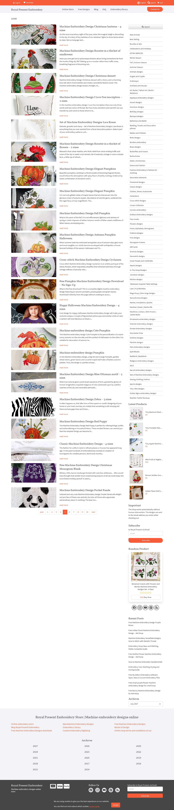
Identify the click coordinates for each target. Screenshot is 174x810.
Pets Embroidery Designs (140, 347)
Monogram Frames (137, 242)
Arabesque (134, 81)
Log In (17, 2)
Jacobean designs (137, 274)
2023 (87, 751)
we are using (94, 806)
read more (64, 45)
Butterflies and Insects (139, 151)
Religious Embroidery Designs (142, 361)
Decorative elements (138, 177)
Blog (96, 9)
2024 (35, 751)
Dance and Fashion (137, 165)
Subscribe (146, 540)
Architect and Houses (138, 85)
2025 (138, 746)
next (93, 512)
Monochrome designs (138, 298)
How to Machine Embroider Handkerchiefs (145, 662)
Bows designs (135, 147)
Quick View (145, 568)
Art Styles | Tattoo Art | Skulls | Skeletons (142, 91)
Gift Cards (134, 247)
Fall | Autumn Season (138, 62)
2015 (35, 769)
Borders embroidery (138, 142)
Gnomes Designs (136, 251)
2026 (87, 746)
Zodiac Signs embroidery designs (143, 393)
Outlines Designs (136, 338)
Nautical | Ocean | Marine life (141, 307)
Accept (115, 805)
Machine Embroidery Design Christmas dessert (88, 75)
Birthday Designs (136, 111)
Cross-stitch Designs (138, 200)
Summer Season (136, 67)
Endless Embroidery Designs (141, 214)
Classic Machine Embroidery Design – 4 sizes (86, 443)
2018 (35, 763)
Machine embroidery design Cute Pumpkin (85, 330)
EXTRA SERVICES (136, 53)
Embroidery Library (71, 727)
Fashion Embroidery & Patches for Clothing (143, 171)
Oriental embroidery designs (141, 324)
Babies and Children (138, 133)
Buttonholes (135, 156)
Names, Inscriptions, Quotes (141, 302)
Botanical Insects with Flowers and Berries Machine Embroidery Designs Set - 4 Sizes (146, 587)
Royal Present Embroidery (27, 9)
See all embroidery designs (141, 370)
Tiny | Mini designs (137, 388)
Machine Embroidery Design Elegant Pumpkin (87, 190)
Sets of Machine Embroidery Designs (144, 375)
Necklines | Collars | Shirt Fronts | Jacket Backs (143, 313)
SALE (132, 365)
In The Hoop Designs (138, 270)
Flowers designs (136, 224)
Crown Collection (137, 205)
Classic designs (136, 187)
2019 (138, 757)
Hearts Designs (136, 265)
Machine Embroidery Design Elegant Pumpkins (88, 168)
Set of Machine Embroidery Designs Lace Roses (88, 122)
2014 (87, 769)
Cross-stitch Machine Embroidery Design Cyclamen (90, 259)
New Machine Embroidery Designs (78, 724)
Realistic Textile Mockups (140, 398)
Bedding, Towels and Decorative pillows (143, 127)
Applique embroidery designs (142, 98)
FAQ (104, 9)
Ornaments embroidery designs (142, 319)
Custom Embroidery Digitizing (76, 730)
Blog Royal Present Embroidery (25, 727)
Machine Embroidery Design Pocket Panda (85, 490)
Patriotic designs (136, 342)
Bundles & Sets (136, 44)
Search (147, 27)
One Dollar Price (136, 333)
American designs (137, 107)
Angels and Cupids (137, 76)
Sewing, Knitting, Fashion (140, 379)
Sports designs (136, 384)
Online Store (68, 9)
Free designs (135, 237)
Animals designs (136, 72)
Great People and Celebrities (141, 261)
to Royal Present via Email (139, 529)
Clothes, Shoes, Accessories (141, 191)
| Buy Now (145, 597)
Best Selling (134, 39)
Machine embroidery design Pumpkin (82, 352)
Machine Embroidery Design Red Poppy (83, 421)
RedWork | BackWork (138, 356)
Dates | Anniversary (137, 161)
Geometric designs (137, 256)
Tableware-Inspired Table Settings (143, 284)
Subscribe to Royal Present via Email (142, 785)
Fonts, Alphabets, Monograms (142, 228)
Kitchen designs (136, 279)
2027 (35, 746)
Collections (134, 196)
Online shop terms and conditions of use (132, 730)
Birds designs (135, 137)
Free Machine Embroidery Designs (129, 724)
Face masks (134, 219)
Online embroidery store (22, 724)
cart (161, 2)
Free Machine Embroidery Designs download (31, 730)
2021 (35, 757)
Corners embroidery (138, 210)
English (143, 2)
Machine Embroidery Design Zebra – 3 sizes (85, 399)
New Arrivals (135, 34)
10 (87, 512)
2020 (87, 757)
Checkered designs (137, 182)
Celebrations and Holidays (140, 48)
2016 (138, 763)
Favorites (29, 2)
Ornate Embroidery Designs (141, 328)
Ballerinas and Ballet (138, 121)
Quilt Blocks (134, 351)
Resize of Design (121, 727)
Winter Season (135, 58)
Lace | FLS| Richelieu (138, 288)
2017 (87, 763)
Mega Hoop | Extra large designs (142, 293)
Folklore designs (136, 233)
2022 (138, 751)
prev (42, 512)
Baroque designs (136, 116)
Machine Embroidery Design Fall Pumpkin (85, 213)
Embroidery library (119, 9)
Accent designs (136, 102)
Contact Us (155, 9)
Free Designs (84, 9)
